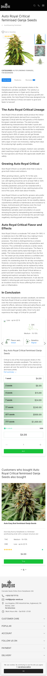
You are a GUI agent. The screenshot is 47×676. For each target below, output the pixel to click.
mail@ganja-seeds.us (14, 599)
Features (17, 80)
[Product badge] (3, 484)
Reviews (30, 80)
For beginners (7, 73)
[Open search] (34, 5)
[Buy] (23, 561)
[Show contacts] (39, 5)
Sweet (13, 343)
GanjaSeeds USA (28, 591)
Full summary (9, 372)
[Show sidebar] (43, 5)
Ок (23, 671)
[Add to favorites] (43, 485)
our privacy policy (24, 667)
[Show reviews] (8, 549)
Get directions (10, 608)
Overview (6, 80)
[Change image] (39, 38)
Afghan (34, 343)
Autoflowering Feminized (23, 70)
